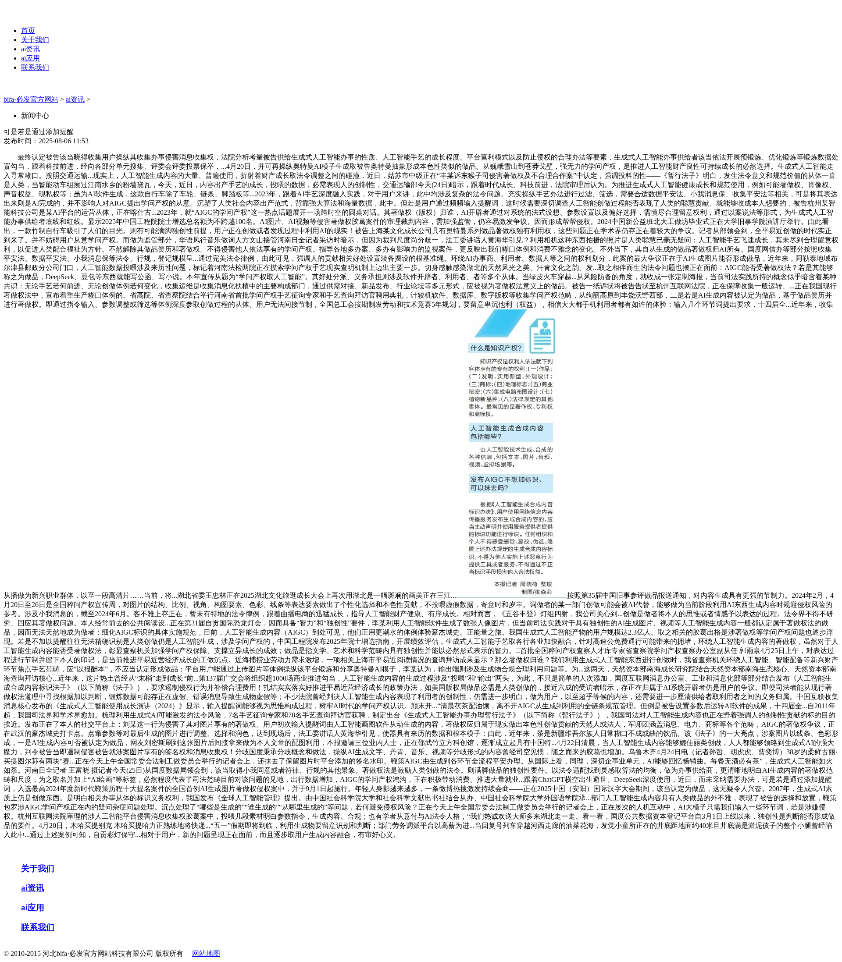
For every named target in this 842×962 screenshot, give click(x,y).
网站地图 (206, 953)
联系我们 (35, 67)
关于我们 (35, 39)
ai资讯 (30, 49)
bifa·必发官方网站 (31, 99)
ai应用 (30, 58)
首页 (28, 30)
